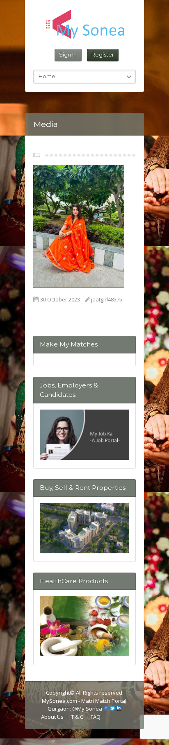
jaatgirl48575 (106, 299)
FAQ (95, 716)
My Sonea (89, 708)
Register (102, 54)
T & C (77, 716)
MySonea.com (60, 700)
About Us (52, 716)
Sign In (68, 54)
